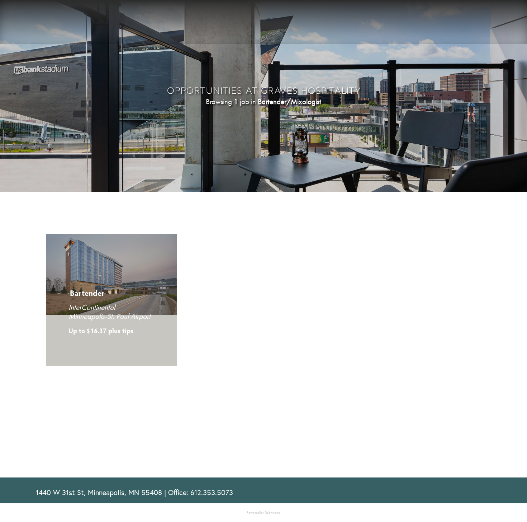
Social (211, 22)
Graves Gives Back (395, 24)
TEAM (350, 24)
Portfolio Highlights (161, 22)
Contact (479, 24)
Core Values (314, 24)
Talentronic (272, 512)
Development (53, 22)
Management (101, 22)
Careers (444, 24)
